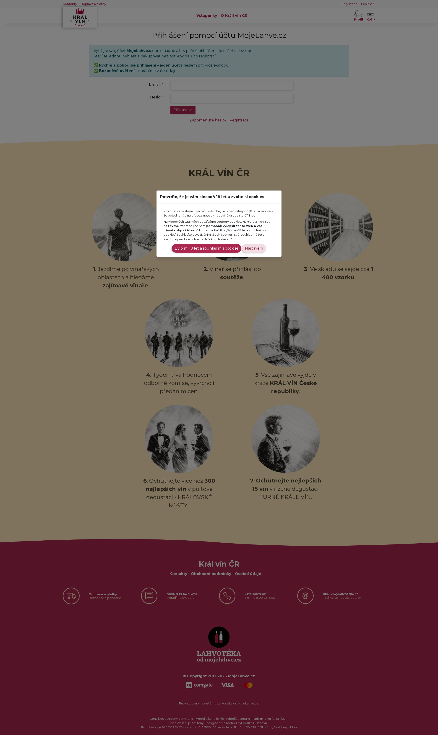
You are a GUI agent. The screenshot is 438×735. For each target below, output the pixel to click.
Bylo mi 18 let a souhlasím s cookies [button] (206, 248)
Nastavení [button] (254, 248)
